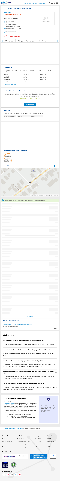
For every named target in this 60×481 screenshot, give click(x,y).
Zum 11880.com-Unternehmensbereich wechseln (34, 3)
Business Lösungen (22, 447)
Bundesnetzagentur (9, 403)
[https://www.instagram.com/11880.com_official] (8, 474)
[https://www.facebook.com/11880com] (4, 474)
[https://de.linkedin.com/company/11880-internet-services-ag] (15, 474)
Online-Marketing (21, 444)
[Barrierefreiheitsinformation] (55, 3)
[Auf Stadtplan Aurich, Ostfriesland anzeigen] (57, 166)
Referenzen (38, 441)
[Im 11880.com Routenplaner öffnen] (54, 165)
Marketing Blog (38, 438)
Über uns (4, 438)
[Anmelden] (52, 3)
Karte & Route (41, 41)
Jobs (3, 444)
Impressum (50, 438)
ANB (48, 447)
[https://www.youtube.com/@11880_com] (19, 474)
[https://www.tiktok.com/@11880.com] (11, 474)
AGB (48, 444)
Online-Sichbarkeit (21, 438)
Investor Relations (7, 441)
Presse (4, 447)
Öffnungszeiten (9, 41)
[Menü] (57, 3)
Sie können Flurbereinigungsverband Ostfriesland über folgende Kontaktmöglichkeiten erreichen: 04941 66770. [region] (28, 354)
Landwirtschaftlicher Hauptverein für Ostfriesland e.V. (17, 324)
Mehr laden (30, 316)
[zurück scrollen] (2, 40)
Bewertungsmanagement (23, 441)
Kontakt (37, 444)
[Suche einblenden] (50, 3)
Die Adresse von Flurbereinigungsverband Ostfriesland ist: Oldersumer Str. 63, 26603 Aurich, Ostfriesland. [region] (29, 344)
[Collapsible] (56, 340)
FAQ (36, 447)
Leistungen (20, 41)
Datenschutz (50, 441)
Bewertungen (30, 41)
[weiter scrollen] (57, 40)
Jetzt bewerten (30, 104)
